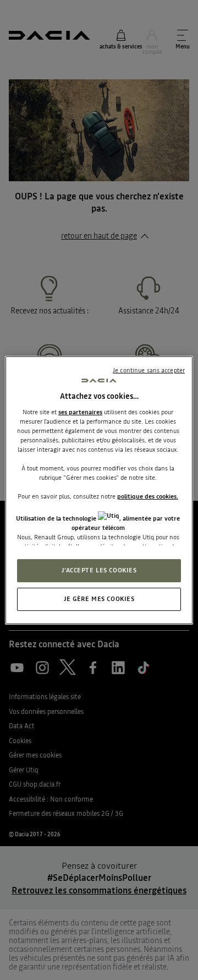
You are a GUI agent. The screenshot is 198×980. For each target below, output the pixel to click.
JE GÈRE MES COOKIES (99, 598)
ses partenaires (80, 412)
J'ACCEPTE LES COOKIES (99, 570)
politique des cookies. (147, 496)
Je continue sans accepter (149, 369)
